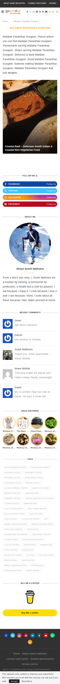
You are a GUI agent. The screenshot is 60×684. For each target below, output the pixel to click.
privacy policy (30, 664)
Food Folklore (36, 514)
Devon (18, 335)
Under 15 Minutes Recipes (15, 565)
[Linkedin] (40, 12)
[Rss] (53, 12)
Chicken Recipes (32, 493)
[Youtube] (46, 12)
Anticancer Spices (12, 472)
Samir (18, 387)
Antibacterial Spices (40, 467)
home (16, 653)
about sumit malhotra (14, 3)
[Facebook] (27, 12)
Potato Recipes (11, 550)
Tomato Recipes (28, 560)
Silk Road (31, 555)
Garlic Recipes (10, 519)
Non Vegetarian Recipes (33, 539)
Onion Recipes (30, 545)
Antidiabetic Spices (33, 472)
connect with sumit (37, 3)
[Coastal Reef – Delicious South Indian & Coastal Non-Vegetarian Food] (30, 117)
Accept (14, 681)
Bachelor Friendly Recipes (16, 488)
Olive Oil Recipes (11, 545)
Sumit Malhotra (24, 349)
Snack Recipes (10, 560)
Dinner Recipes (30, 503)
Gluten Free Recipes (31, 519)
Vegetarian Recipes (12, 570)
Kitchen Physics (11, 539)
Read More (27, 681)
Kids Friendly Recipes (41, 534)
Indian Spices (33, 529)
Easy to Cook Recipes (13, 508)
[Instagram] (34, 12)
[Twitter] (30, 12)
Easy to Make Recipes (37, 508)
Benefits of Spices (40, 488)
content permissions (42, 659)
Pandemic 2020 (46, 545)
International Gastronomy (16, 534)
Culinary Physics (11, 503)
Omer (18, 320)
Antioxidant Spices (12, 483)
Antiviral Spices (32, 483)
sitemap (53, 3)
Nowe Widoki (22, 368)
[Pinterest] (37, 12)
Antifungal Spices (12, 477)
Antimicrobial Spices (34, 477)
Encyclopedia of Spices (14, 514)
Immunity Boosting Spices (42, 524)
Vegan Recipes (37, 565)
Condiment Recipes (12, 498)
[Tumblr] (43, 12)
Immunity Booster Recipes (15, 524)
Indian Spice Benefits (13, 529)
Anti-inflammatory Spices (15, 467)
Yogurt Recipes (32, 570)
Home (5, 21)
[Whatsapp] (50, 12)
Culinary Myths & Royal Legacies (39, 498)
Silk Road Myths (46, 555)
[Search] (57, 12)
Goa (46, 519)
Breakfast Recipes (12, 493)
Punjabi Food (27, 550)
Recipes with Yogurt (13, 555)
